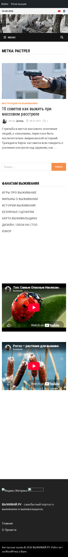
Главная (7, 523)
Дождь (20, 120)
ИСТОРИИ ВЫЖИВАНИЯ (19, 205)
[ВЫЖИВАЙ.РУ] (34, 23)
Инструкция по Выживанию (20, 103)
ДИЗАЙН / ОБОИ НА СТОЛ (19, 225)
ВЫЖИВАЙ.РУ (41, 547)
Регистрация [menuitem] (18, 3)
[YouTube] (59, 11)
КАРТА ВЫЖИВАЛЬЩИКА (19, 218)
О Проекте (9, 530)
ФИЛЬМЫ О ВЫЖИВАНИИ (20, 199)
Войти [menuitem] (4, 3)
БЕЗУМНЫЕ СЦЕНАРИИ (18, 212)
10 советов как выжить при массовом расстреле (26, 111)
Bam (24, 551)
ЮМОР (6, 231)
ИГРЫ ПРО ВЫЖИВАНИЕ (19, 192)
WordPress (11, 551)
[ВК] (64, 11)
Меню (12, 37)
